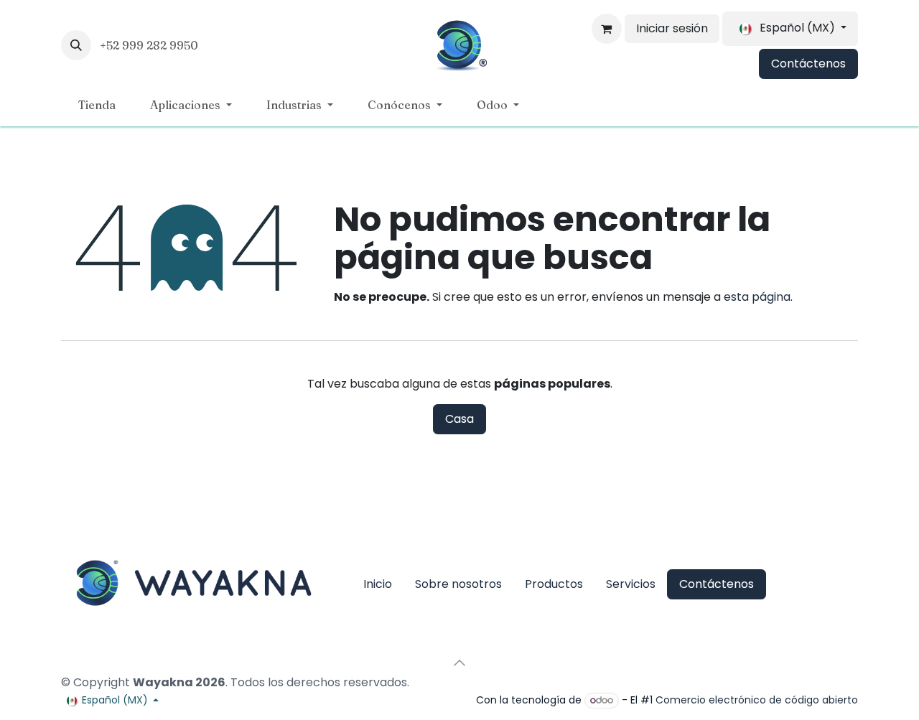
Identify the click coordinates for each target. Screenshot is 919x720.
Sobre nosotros (458, 584)
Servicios (631, 584)
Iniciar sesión (672, 28)
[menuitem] (97, 104)
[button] (76, 45)
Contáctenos (808, 63)
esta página (757, 297)
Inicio (377, 584)
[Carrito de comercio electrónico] (607, 29)
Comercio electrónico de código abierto (757, 700)
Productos (554, 584)
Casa (459, 419)
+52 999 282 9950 (150, 45)
